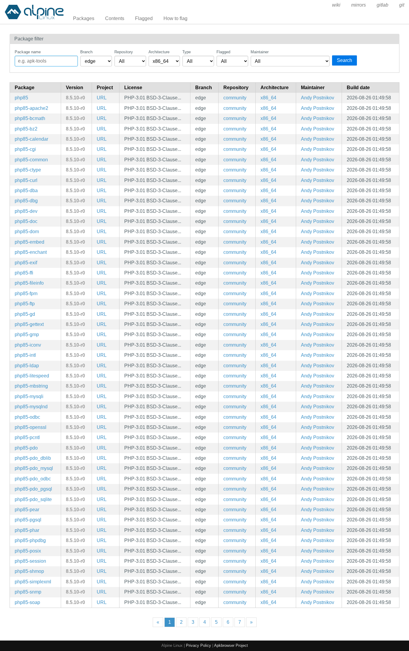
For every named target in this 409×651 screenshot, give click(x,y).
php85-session (30, 561)
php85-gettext (29, 324)
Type (186, 52)
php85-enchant (31, 252)
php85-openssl (30, 427)
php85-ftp (25, 303)
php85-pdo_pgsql (33, 488)
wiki (336, 4)
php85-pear (27, 509)
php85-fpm (26, 293)
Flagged (144, 18)
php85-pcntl (27, 437)
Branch (86, 52)
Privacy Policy (198, 645)
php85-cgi (25, 149)
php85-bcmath (30, 118)
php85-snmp (28, 591)
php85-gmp (27, 334)
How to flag (175, 18)
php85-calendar (31, 139)
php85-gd (25, 314)
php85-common (31, 159)
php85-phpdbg (30, 540)
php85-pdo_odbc (33, 478)
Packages (83, 18)
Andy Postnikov (317, 97)
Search (344, 60)
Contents (114, 18)
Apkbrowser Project (231, 645)
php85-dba (26, 190)
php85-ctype (28, 169)
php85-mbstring (31, 386)
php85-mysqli (29, 396)
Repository (123, 52)
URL (102, 97)
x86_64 (268, 97)
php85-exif (26, 262)
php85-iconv (28, 344)
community (234, 97)
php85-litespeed (32, 375)
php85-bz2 (26, 128)
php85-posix (28, 550)
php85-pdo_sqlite (33, 499)
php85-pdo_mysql (34, 468)
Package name (28, 52)
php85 (21, 97)
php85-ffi (24, 272)
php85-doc (26, 221)
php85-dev (26, 211)
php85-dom (27, 231)
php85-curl (26, 180)
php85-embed (29, 242)
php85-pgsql (28, 519)
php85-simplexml (33, 581)
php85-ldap (27, 365)
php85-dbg (26, 200)
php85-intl (25, 355)
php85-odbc (27, 417)
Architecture (159, 52)
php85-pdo (26, 447)
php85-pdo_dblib (33, 458)
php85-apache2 (31, 108)
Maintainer (260, 52)
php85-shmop (29, 571)
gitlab (382, 4)
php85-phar (27, 530)
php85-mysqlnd (31, 406)
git (401, 4)
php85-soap (27, 602)
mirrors (358, 4)
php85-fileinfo (29, 283)
